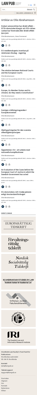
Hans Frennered (20, 36)
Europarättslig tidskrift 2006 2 (17, 79)
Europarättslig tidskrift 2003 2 (17, 118)
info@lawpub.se (7, 366)
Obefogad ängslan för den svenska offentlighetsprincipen (16, 131)
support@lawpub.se (8, 373)
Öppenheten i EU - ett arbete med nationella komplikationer (15, 151)
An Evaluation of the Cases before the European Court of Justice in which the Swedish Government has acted (17, 172)
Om (2, 383)
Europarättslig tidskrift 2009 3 (17, 59)
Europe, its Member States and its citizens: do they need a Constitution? (17, 91)
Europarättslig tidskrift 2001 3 (17, 138)
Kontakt (4, 386)
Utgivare (4, 381)
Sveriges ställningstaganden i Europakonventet (14, 111)
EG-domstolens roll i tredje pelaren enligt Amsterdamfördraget (16, 193)
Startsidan (5, 378)
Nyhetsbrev (5, 388)
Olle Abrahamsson (8, 36)
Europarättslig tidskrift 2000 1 (17, 180)
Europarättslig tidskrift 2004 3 (17, 99)
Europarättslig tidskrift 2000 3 (17, 158)
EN (31, 5)
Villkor (3, 391)
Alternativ (29, 9)
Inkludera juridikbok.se (24, 13)
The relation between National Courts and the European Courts (17, 71)
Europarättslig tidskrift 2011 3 (17, 39)
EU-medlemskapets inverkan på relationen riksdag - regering (14, 51)
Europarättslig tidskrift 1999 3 (17, 200)
